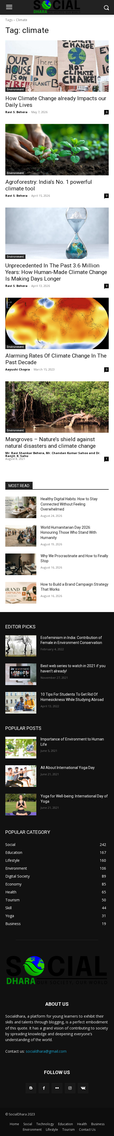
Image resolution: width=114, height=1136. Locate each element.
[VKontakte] (83, 1088)
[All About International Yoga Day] (20, 776)
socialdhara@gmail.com (46, 1051)
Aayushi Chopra (17, 369)
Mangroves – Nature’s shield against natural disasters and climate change (50, 442)
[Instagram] (70, 1088)
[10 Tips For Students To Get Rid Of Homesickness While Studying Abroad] (20, 703)
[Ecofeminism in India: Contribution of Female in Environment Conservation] (20, 646)
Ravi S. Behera (16, 112)
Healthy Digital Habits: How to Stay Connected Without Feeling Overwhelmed (69, 504)
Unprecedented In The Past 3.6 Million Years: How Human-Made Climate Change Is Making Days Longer (56, 272)
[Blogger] (31, 1088)
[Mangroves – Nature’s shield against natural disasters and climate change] (57, 407)
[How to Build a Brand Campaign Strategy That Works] (20, 593)
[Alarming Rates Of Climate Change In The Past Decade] (57, 323)
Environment (15, 89)
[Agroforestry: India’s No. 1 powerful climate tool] (57, 149)
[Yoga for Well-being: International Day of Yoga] (20, 804)
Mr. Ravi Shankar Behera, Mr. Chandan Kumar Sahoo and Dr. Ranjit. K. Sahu (52, 454)
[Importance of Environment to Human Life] (20, 747)
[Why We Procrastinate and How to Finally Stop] (20, 564)
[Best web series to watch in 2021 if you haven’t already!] (20, 674)
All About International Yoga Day (68, 768)
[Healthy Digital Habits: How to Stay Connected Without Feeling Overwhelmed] (20, 507)
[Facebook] (44, 1088)
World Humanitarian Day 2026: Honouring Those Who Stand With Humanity (69, 532)
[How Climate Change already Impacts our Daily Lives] (57, 66)
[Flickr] (57, 1088)
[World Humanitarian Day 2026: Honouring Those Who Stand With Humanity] (20, 536)
